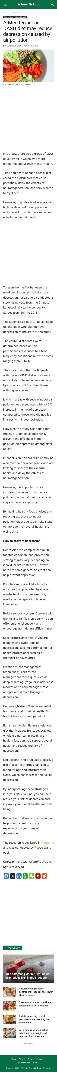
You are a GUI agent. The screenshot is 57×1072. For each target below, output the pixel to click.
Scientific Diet (14, 45)
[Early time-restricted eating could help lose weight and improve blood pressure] (9, 1033)
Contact (36, 1062)
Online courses (23, 1062)
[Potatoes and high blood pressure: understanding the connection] (9, 1019)
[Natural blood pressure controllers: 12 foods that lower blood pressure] (9, 992)
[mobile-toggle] (5, 4)
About (13, 1059)
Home (6, 12)
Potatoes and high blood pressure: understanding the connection (34, 1019)
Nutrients (47, 842)
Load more (27, 1043)
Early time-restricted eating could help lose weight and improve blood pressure (33, 1033)
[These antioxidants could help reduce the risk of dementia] (9, 1005)
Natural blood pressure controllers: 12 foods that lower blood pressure (36, 991)
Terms (22, 1059)
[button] (52, 4)
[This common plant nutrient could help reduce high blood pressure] (28, 969)
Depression (17, 12)
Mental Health (20, 17)
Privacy (31, 1059)
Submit (40, 1059)
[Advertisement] (28, 119)
